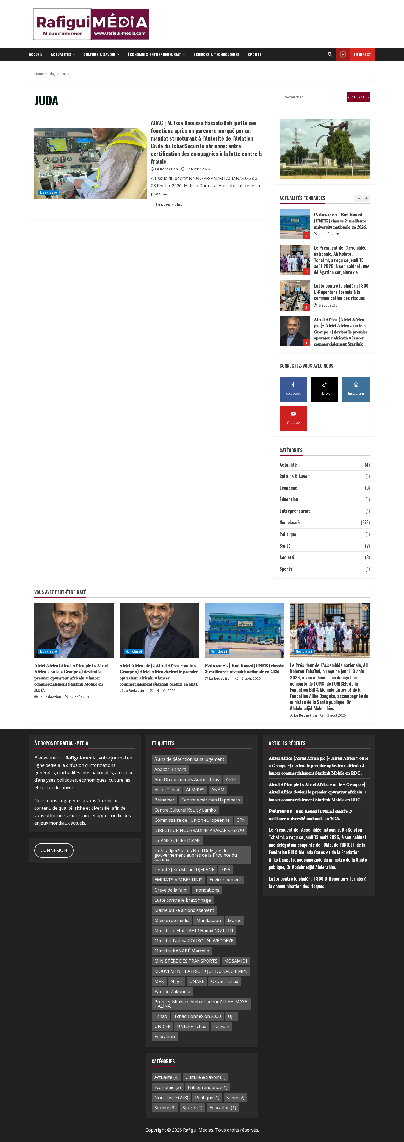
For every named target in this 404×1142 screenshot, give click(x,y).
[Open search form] (330, 54)
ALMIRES (195, 790)
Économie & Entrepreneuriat (154, 54)
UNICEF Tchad (191, 1026)
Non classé (48, 192)
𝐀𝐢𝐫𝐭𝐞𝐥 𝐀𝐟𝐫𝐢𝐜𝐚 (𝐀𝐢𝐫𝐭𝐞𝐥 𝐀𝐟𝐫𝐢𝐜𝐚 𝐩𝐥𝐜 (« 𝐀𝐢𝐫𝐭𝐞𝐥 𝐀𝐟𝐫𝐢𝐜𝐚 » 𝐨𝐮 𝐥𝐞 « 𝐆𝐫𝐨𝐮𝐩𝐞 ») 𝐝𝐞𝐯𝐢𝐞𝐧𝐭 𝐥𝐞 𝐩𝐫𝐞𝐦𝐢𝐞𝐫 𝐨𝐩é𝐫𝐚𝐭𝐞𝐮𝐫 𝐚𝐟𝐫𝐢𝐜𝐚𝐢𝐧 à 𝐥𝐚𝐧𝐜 (295, 295)
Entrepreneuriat (295, 511)
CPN (241, 820)
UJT (232, 1016)
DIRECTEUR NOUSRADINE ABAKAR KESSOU (199, 830)
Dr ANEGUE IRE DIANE (177, 840)
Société (287, 557)
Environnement (225, 880)
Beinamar (164, 800)
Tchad (160, 1016)
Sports (255, 54)
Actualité (288, 464)
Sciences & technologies (216, 54)
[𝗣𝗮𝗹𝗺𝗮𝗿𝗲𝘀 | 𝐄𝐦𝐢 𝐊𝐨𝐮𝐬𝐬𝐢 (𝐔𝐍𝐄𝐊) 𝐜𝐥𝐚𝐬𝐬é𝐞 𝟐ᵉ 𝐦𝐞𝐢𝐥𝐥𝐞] (244, 630)
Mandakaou (208, 920)
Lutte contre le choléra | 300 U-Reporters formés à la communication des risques (295, 260)
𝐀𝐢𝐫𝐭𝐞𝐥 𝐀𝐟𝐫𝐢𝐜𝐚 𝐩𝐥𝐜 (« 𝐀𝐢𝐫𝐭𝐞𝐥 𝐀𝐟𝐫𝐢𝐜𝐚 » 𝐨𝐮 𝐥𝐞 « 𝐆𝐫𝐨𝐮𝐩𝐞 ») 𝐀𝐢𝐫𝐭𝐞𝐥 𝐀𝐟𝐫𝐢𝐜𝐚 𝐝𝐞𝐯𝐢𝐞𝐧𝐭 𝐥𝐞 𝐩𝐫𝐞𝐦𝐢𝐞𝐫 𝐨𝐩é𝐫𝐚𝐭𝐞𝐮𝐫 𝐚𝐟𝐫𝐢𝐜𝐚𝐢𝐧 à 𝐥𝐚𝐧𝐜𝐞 (295, 331)
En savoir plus (171, 205)
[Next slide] (366, 198)
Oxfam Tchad (224, 981)
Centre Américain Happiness (210, 800)
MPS (159, 981)
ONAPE (196, 981)
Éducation (289, 499)
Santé (285, 545)
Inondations (206, 890)
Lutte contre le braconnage (182, 900)
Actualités (61, 54)
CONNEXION (54, 850)
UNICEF (162, 1026)
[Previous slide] (358, 198)
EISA (225, 870)
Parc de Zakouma (172, 991)
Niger (176, 981)
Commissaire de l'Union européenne (192, 820)
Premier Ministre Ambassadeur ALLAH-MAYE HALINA (200, 1004)
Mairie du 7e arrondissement (184, 910)
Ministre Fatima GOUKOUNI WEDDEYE (193, 941)
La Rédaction (166, 169)
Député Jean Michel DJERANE (184, 870)
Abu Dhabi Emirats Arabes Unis (186, 779)
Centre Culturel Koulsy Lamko (185, 810)
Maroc (234, 920)
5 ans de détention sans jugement (189, 759)
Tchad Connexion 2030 (197, 1016)
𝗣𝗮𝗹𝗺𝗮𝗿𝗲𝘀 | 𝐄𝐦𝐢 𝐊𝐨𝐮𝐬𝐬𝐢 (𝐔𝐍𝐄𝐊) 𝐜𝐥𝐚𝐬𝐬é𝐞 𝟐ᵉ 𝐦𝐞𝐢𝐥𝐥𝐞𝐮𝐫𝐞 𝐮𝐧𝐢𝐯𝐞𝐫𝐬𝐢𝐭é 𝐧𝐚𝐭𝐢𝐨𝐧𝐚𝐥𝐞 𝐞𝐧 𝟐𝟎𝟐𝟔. (244, 668)
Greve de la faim (170, 890)
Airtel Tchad (166, 790)
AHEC (231, 779)
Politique (288, 534)
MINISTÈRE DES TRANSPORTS (185, 961)
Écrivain (221, 1026)
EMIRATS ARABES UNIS (178, 880)
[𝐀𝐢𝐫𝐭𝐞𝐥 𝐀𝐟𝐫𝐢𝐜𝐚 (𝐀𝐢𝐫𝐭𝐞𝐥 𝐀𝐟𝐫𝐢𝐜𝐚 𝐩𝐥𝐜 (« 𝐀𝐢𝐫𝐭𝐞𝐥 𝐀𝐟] (74, 630)
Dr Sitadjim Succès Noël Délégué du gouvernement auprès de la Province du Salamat (195, 855)
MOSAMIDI (235, 961)
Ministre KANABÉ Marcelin (181, 951)
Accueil (36, 54)
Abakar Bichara (170, 769)
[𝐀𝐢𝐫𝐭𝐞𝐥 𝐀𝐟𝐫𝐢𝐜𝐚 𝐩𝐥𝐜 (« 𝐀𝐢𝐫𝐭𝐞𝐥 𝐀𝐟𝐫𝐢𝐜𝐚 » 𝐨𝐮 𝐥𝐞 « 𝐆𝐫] (159, 630)
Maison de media (171, 920)
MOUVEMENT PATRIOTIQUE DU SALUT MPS (200, 971)
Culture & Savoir (99, 54)
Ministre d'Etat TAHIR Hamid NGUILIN (193, 930)
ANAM (218, 790)
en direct (362, 54)
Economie (288, 487)
